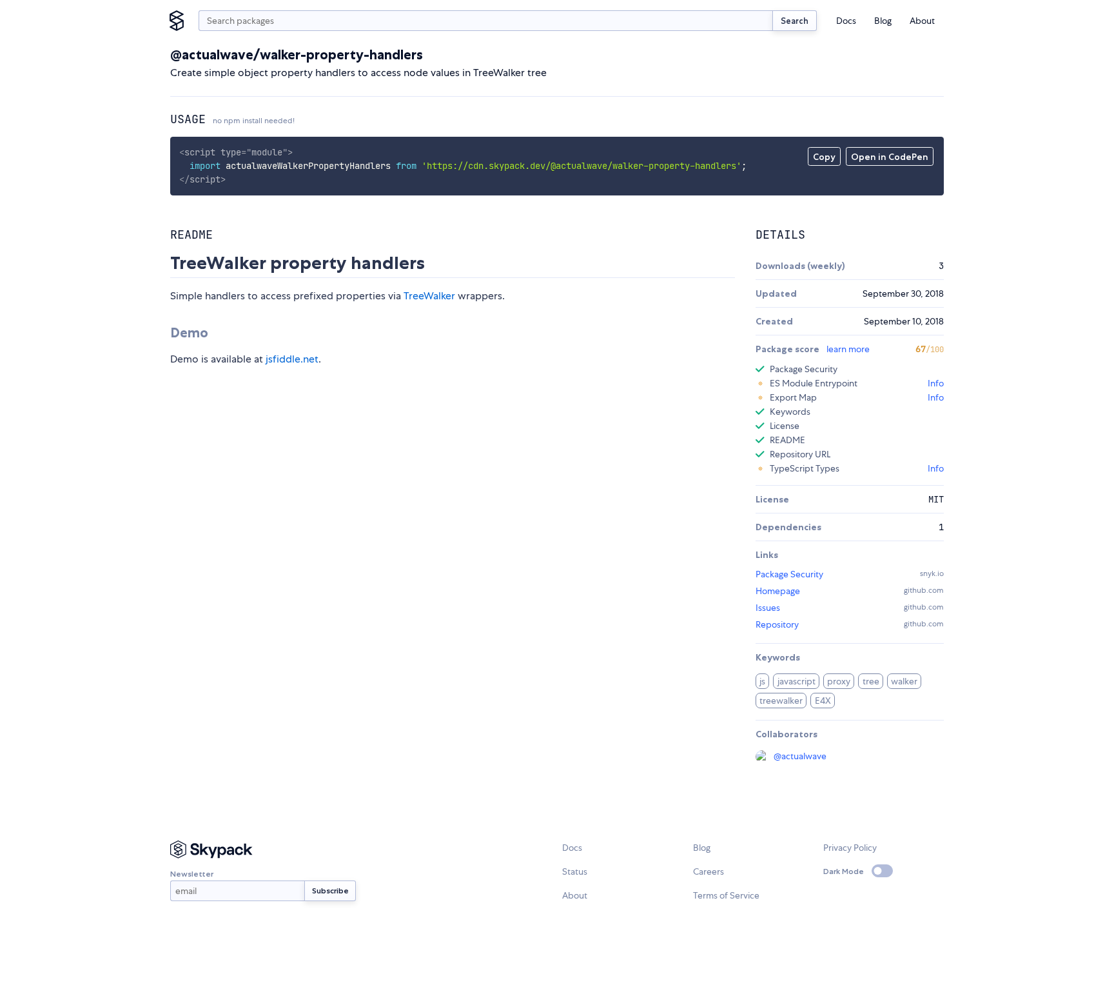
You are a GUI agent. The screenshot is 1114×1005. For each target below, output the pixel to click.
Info (936, 383)
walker (904, 681)
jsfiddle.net (292, 359)
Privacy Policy (850, 847)
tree (871, 681)
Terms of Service (726, 895)
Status (574, 871)
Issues (768, 607)
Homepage (778, 591)
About (922, 20)
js (762, 681)
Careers (708, 871)
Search (794, 20)
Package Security (789, 574)
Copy (824, 157)
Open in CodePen (889, 157)
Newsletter (191, 874)
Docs (846, 20)
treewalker (781, 700)
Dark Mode (843, 871)
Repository (777, 624)
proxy (838, 681)
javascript (796, 681)
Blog (883, 20)
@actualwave (800, 756)
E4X (823, 700)
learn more (848, 349)
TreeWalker (429, 296)
